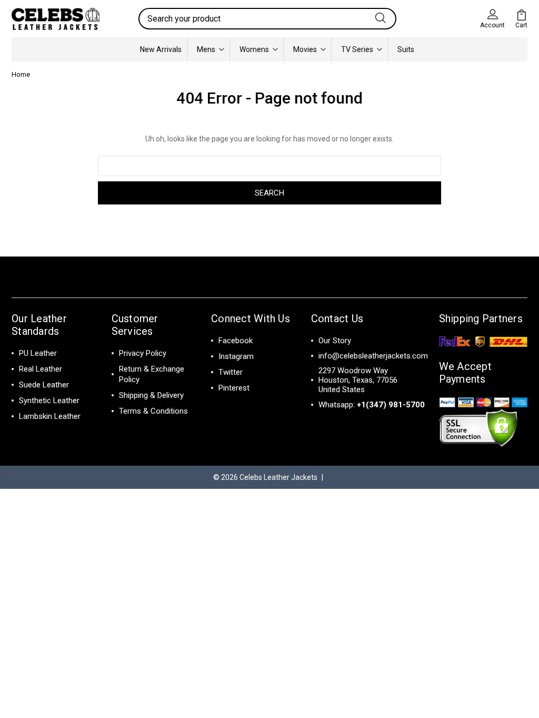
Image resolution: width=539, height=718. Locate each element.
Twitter (230, 372)
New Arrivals (161, 49)
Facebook (235, 340)
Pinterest (233, 388)
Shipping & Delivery (151, 395)
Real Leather (40, 369)
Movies (305, 49)
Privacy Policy (142, 353)
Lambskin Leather (50, 416)
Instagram (236, 356)
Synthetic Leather (49, 400)
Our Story (334, 340)
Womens (254, 49)
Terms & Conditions (153, 411)
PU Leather (38, 353)
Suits (405, 49)
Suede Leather (44, 384)
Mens (206, 49)
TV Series (357, 49)
